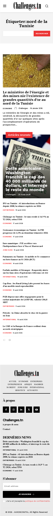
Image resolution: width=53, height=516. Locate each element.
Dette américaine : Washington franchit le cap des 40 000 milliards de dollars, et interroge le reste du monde (26, 179)
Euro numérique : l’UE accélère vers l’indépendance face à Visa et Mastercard (23, 244)
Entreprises (8, 210)
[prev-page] (4, 340)
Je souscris (25, 494)
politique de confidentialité (37, 501)
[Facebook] (6, 410)
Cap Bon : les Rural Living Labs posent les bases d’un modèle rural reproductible (26, 285)
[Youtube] (36, 410)
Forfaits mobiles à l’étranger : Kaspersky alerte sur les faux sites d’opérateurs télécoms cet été (25, 271)
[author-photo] (16, 108)
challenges (23, 108)
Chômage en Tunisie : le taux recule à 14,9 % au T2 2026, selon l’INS (25, 466)
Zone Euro (8, 250)
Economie (7, 108)
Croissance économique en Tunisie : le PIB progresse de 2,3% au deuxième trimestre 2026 (25, 231)
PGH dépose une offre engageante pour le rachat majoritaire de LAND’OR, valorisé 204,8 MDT (25, 299)
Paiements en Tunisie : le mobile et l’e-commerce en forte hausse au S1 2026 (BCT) (26, 258)
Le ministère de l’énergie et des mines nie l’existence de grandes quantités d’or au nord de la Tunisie (26, 98)
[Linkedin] (21, 410)
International (9, 277)
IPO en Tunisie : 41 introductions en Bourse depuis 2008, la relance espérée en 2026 (24, 205)
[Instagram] (13, 410)
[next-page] (9, 340)
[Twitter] (29, 410)
